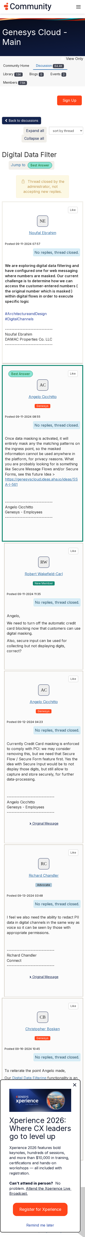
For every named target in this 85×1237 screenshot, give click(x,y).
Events (58, 74)
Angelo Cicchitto (43, 396)
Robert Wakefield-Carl (44, 574)
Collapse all (34, 138)
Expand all (35, 130)
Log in (63, 7)
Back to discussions (23, 120)
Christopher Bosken (42, 1029)
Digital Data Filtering (29, 1078)
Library (12, 74)
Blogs (35, 74)
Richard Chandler (44, 875)
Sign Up (69, 100)
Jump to (30, 165)
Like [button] (73, 210)
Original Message (45, 823)
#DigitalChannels (19, 319)
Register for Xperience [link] (40, 1209)
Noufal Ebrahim (42, 232)
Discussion (49, 65)
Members (14, 82)
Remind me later (40, 1225)
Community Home (16, 65)
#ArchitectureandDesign (26, 313)
